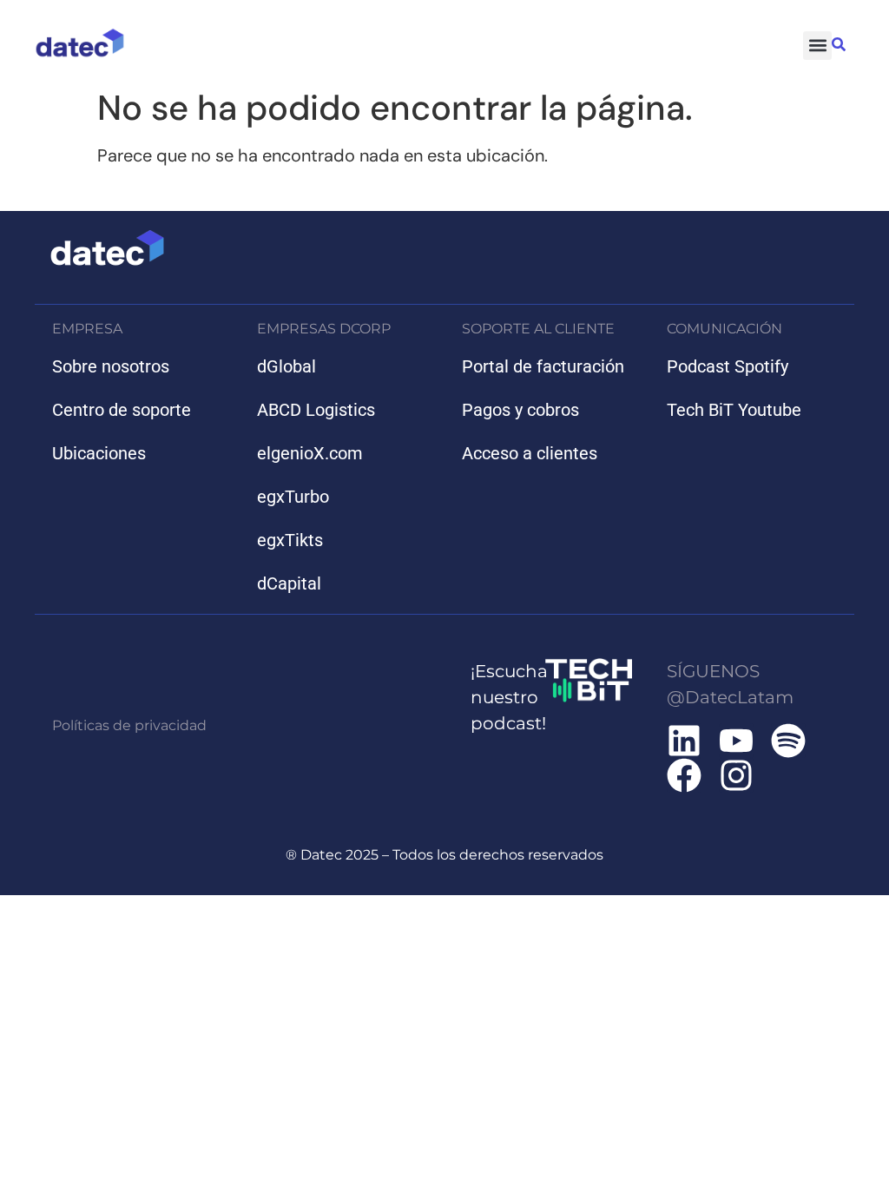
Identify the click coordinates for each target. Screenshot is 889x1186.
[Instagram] (736, 775)
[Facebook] (684, 775)
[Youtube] (736, 740)
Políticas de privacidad (129, 725)
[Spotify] (788, 740)
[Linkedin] (684, 740)
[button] (817, 45)
